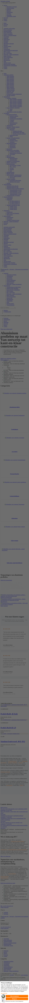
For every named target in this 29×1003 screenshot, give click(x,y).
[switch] (3, 1001)
